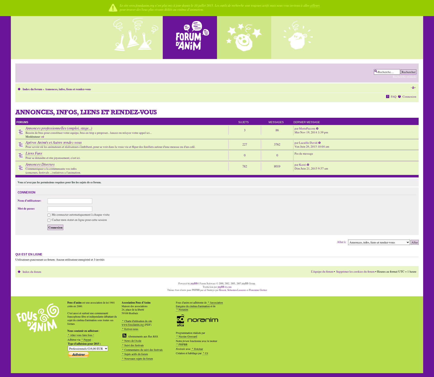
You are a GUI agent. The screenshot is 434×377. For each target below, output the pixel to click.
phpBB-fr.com (224, 286)
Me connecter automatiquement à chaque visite (80, 214)
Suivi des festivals (134, 345)
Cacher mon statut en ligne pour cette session (79, 220)
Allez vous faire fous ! (82, 335)
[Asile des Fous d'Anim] (135, 37)
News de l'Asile (132, 340)
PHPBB (183, 344)
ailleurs (315, 5)
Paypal (87, 339)
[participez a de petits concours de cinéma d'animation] (298, 37)
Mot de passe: (26, 208)
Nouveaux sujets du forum (138, 358)
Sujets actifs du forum (136, 354)
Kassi (302, 165)
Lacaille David (308, 143)
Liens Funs (34, 153)
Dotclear (198, 349)
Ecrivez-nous (131, 329)
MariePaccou (307, 128)
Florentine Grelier (258, 290)
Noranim (183, 309)
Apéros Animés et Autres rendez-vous (54, 142)
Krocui (222, 290)
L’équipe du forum (322, 271)
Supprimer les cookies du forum (355, 271)
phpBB (194, 283)
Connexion (409, 96)
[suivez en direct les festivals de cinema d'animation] (244, 37)
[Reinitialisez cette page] (190, 37)
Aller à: (341, 242)
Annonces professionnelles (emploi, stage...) (59, 128)
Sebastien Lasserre (236, 290)
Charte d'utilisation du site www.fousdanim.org (137, 322)
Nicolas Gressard (188, 336)
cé (42, 136)
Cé (206, 353)
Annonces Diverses (40, 164)
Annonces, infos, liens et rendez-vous (68, 89)
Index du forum (32, 89)
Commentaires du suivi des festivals (143, 349)
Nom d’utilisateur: (29, 200)
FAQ (393, 96)
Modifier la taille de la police (413, 88)
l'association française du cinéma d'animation (199, 304)
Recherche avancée (404, 77)
